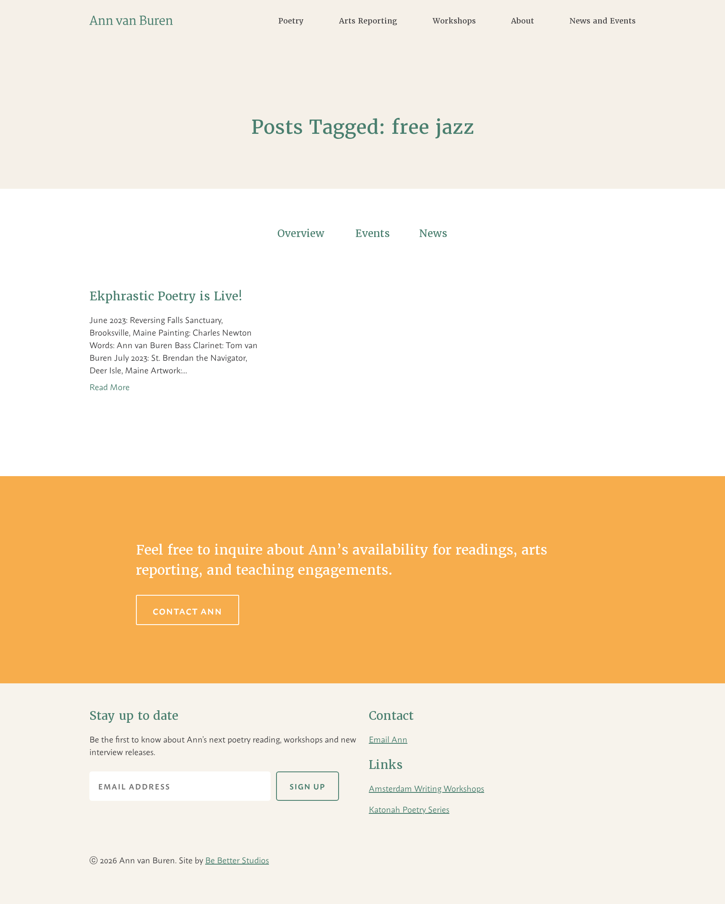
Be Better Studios (237, 860)
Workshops (454, 21)
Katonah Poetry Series (409, 809)
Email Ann (388, 739)
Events (372, 233)
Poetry (291, 21)
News (433, 233)
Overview (300, 233)
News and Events (602, 21)
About (522, 21)
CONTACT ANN (187, 610)
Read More (109, 386)
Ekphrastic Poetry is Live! (166, 296)
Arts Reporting (368, 21)
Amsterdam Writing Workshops (426, 788)
